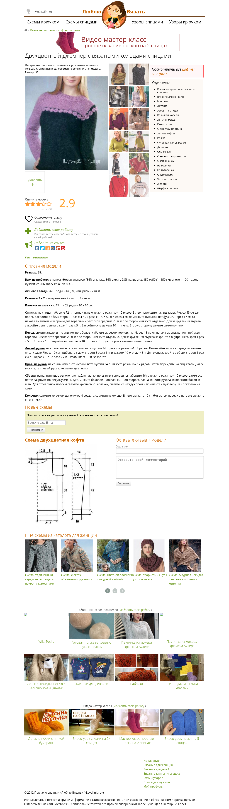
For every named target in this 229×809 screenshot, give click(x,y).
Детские (162, 106)
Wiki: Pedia (46, 641)
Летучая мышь (166, 119)
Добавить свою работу (53, 229)
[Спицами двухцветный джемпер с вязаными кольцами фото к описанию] (66, 123)
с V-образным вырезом (171, 142)
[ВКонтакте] (37, 248)
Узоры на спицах (167, 110)
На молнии (164, 165)
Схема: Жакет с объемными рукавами (76, 577)
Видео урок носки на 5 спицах (182, 740)
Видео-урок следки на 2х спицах (91, 740)
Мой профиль (153, 786)
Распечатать (36, 257)
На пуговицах (165, 170)
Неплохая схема (33, 204)
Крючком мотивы (168, 115)
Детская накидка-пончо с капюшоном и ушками (46, 686)
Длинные (163, 147)
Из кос (161, 138)
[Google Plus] (58, 248)
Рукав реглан (165, 124)
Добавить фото (35, 182)
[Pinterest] (63, 248)
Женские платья (167, 179)
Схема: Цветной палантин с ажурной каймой (115, 577)
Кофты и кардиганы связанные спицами (176, 90)
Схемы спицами (81, 22)
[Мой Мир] (53, 248)
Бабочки (136, 684)
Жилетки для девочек (91, 684)
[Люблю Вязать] (114, 15)
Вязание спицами (42, 30)
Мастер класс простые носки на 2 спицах (136, 740)
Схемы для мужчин (156, 782)
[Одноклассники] (47, 248)
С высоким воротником (171, 156)
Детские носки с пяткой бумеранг (46, 740)
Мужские (162, 101)
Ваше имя (122, 446)
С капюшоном (165, 161)
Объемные (164, 151)
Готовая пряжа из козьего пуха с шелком (91, 644)
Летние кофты (166, 133)
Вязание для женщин (170, 96)
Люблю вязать (25, 29)
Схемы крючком (43, 22)
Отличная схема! (49, 204)
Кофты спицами (69, 30)
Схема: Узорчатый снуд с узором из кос (150, 577)
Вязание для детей (156, 769)
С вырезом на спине (169, 128)
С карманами (165, 174)
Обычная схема (38, 204)
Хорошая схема (44, 204)
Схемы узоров (153, 778)
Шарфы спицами (167, 188)
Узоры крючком (185, 22)
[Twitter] (42, 248)
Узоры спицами (147, 22)
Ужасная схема (27, 204)
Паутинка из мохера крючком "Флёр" (136, 644)
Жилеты (162, 183)
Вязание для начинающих (161, 774)
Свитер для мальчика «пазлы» (181, 686)
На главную (151, 761)
